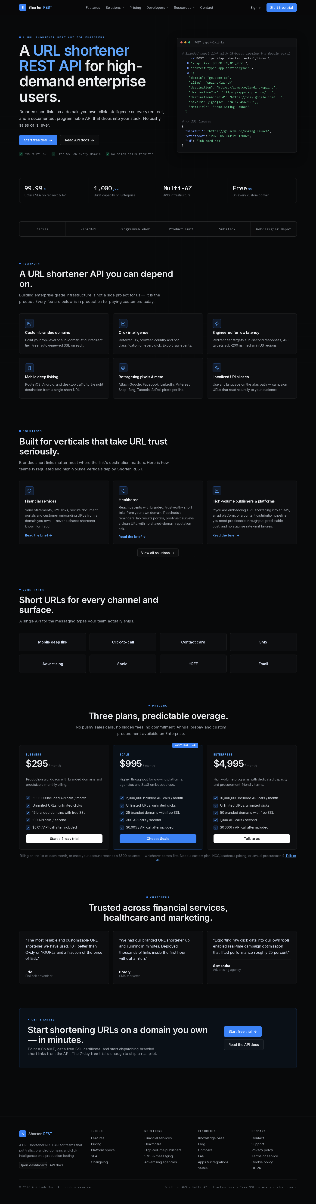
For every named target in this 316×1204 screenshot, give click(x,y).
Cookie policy (262, 1162)
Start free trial (281, 7)
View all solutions (155, 553)
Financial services (158, 1138)
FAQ (201, 1156)
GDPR (256, 1168)
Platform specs (103, 1150)
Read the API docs (244, 1044)
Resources (182, 7)
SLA (94, 1156)
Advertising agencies (160, 1162)
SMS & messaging (158, 1156)
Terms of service (264, 1156)
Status (203, 1168)
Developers (155, 7)
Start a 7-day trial (64, 839)
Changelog (99, 1162)
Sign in (256, 7)
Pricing (135, 7)
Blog (201, 1144)
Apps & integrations (213, 1162)
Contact (206, 7)
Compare (205, 1150)
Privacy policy (262, 1150)
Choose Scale (158, 839)
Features (93, 7)
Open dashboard (33, 1165)
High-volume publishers (162, 1150)
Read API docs (77, 140)
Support (257, 1144)
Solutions (113, 7)
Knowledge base (211, 1138)
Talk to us (252, 839)
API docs (57, 1165)
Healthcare (152, 1144)
